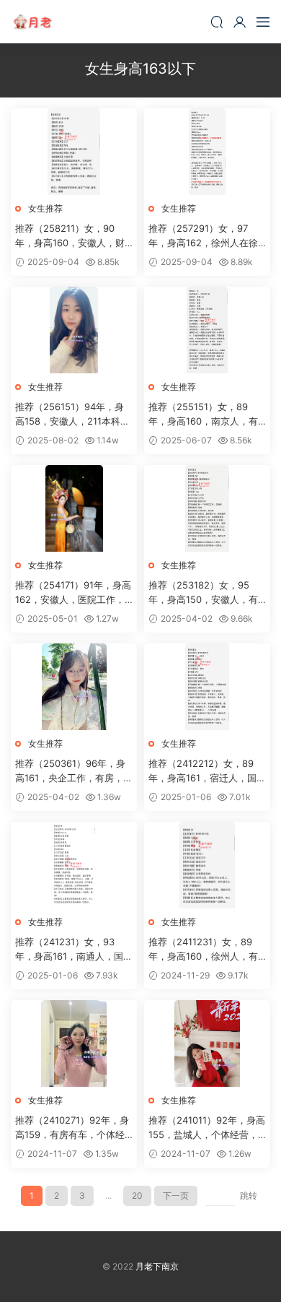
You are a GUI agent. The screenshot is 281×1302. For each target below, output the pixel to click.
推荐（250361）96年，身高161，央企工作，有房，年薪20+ (74, 771)
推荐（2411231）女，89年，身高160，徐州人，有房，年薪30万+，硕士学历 (204, 949)
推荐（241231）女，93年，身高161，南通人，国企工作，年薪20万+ (74, 949)
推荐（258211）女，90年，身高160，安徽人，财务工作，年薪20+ (70, 236)
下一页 (176, 1195)
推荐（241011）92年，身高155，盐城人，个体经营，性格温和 (206, 1128)
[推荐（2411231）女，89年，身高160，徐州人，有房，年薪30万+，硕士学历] (207, 865)
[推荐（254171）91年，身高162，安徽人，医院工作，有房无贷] (74, 508)
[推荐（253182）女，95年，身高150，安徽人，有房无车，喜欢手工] (207, 508)
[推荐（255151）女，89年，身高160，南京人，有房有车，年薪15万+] (207, 330)
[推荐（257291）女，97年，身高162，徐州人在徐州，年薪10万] (207, 151)
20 (137, 1195)
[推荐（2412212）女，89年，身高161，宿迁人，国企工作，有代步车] (207, 686)
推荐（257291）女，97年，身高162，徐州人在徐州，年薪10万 (203, 236)
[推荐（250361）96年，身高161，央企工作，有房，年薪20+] (74, 686)
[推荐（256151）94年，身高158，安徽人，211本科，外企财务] (74, 330)
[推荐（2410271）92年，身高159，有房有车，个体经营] (74, 1043)
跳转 (248, 1195)
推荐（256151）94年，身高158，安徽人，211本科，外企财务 (72, 414)
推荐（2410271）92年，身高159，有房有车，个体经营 (72, 1128)
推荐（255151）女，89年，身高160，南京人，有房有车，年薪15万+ (203, 414)
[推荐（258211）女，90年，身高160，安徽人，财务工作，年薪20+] (74, 151)
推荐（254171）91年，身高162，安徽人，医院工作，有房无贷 (73, 593)
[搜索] (217, 21)
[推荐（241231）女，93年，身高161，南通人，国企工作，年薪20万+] (74, 865)
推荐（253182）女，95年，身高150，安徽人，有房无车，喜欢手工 (203, 593)
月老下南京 (32, 21)
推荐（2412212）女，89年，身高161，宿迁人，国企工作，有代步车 (207, 771)
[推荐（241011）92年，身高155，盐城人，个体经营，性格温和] (207, 1043)
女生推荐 (45, 208)
